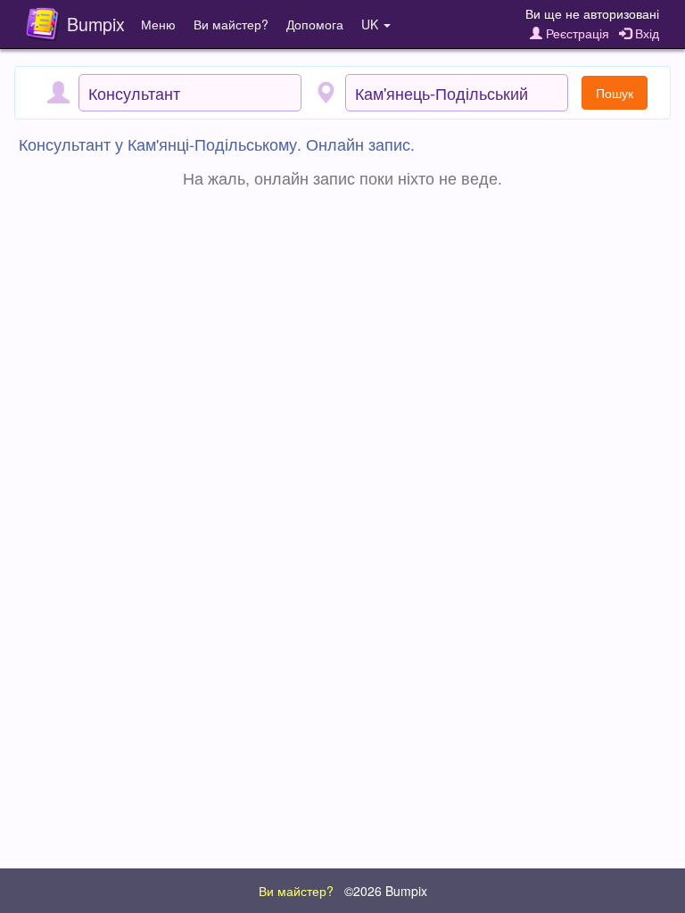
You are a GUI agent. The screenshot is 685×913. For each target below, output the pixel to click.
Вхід (645, 33)
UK (371, 24)
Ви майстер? (231, 24)
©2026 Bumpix (385, 891)
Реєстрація (575, 33)
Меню (158, 24)
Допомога (314, 24)
